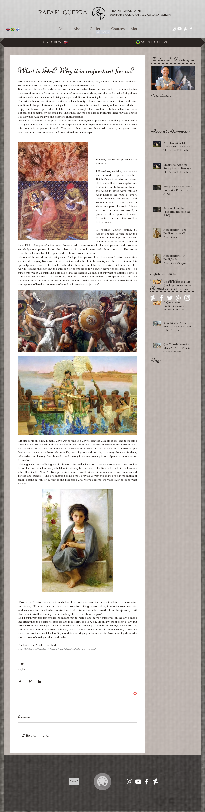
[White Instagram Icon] (187, 298)
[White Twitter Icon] (170, 298)
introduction (170, 274)
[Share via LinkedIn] (39, 681)
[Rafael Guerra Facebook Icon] (191, 28)
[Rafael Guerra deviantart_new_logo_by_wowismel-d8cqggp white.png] (185, 28)
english (22, 669)
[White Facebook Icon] (161, 298)
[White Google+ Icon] (178, 298)
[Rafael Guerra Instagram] (129, 781)
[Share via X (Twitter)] (30, 681)
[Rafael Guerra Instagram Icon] (173, 28)
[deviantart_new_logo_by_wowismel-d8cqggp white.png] (153, 298)
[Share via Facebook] (20, 681)
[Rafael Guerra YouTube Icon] (179, 28)
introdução (157, 280)
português (173, 280)
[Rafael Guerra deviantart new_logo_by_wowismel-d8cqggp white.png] (155, 781)
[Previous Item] (157, 78)
